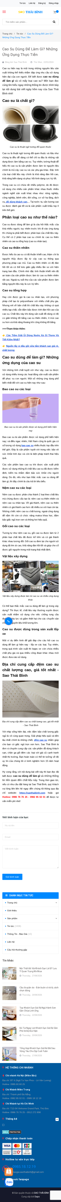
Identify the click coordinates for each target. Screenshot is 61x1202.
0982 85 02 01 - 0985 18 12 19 (25, 1098)
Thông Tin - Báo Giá (19, 934)
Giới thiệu (12, 910)
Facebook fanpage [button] (17, 1179)
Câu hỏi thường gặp (17, 949)
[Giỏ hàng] (54, 12)
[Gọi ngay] (8, 621)
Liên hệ (32, 3)
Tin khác (8, 960)
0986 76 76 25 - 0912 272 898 (25, 1112)
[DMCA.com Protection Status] (11, 1132)
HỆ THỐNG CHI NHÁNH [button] (19, 1067)
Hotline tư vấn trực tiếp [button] (19, 1159)
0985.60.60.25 (17, 1084)
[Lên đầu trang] (51, 1196)
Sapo (37, 1196)
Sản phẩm (12, 918)
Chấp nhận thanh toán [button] (18, 1138)
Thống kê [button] (11, 1118)
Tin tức (23, 3)
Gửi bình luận (12, 877)
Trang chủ (12, 902)
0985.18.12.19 (24, 1166)
